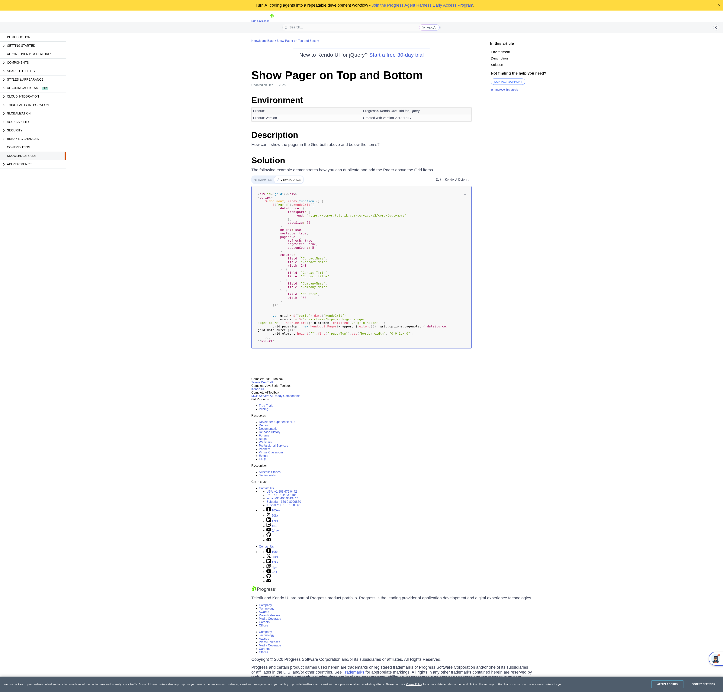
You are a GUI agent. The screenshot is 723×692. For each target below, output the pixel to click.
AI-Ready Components (285, 395)
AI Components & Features (29, 54)
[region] (361, 684)
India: (282, 498)
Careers (264, 622)
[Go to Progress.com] (263, 590)
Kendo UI (257, 389)
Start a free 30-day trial (396, 55)
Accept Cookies (667, 684)
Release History (269, 432)
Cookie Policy (414, 684)
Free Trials (266, 405)
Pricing (263, 409)
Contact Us (266, 488)
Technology (266, 608)
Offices (263, 625)
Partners (264, 449)
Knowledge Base (21, 155)
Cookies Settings (703, 684)
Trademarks (353, 672)
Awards (264, 611)
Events (263, 455)
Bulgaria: (283, 501)
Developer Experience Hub (277, 421)
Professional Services (273, 445)
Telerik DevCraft (262, 382)
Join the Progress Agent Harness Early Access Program (422, 5)
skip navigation (260, 20)
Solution (268, 160)
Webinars (265, 442)
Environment (277, 100)
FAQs (262, 459)
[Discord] (268, 540)
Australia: (284, 505)
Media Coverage (270, 618)
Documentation (269, 428)
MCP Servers (260, 395)
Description (274, 135)
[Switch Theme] (716, 27)
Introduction (18, 37)
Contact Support (508, 81)
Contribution (18, 147)
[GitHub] (268, 535)
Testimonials (267, 475)
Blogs (263, 438)
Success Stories (270, 472)
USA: (281, 491)
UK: (281, 495)
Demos (263, 425)
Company (265, 605)
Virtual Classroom (271, 452)
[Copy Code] (465, 195)
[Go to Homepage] (272, 20)
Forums (264, 435)
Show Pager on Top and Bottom (298, 40)
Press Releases (269, 615)
